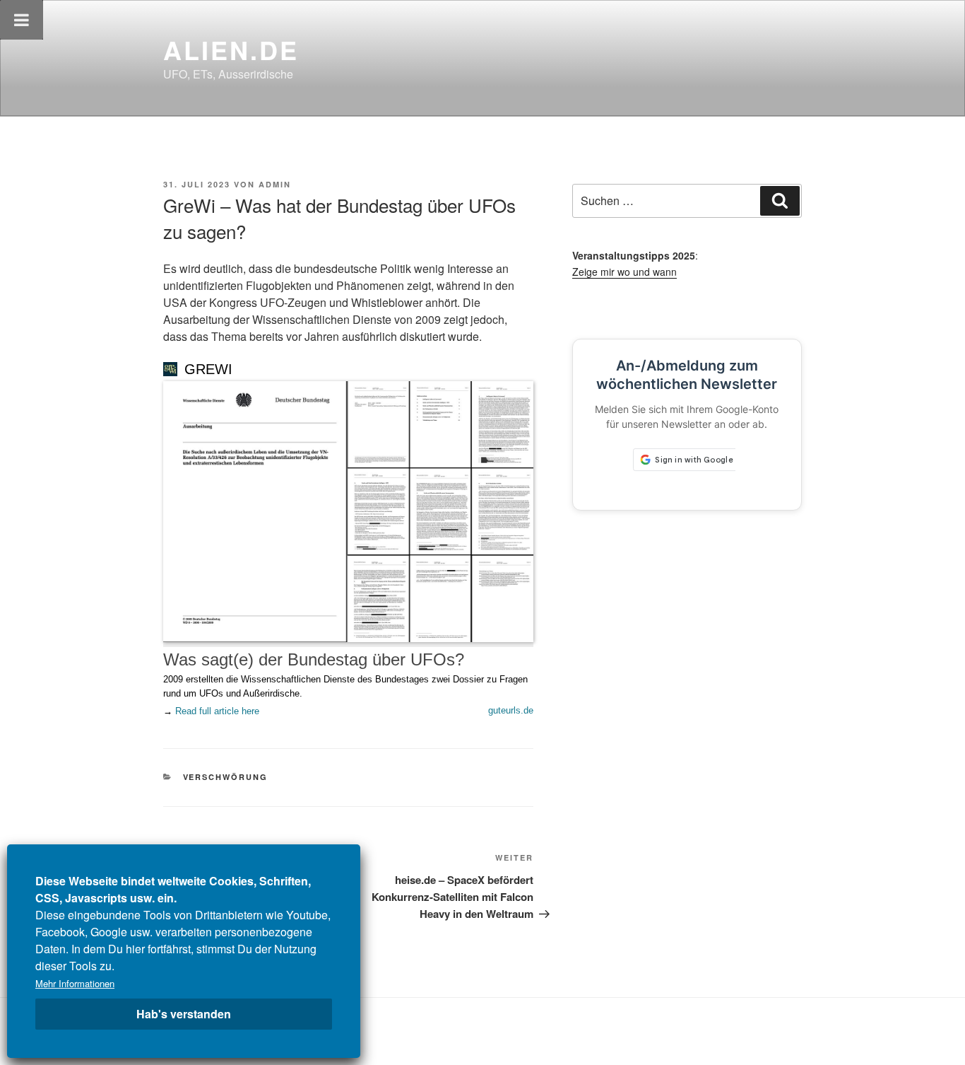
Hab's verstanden (183, 1014)
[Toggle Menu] (21, 20)
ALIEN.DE (231, 49)
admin (275, 184)
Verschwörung (225, 777)
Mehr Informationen (74, 983)
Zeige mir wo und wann (624, 271)
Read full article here (217, 711)
